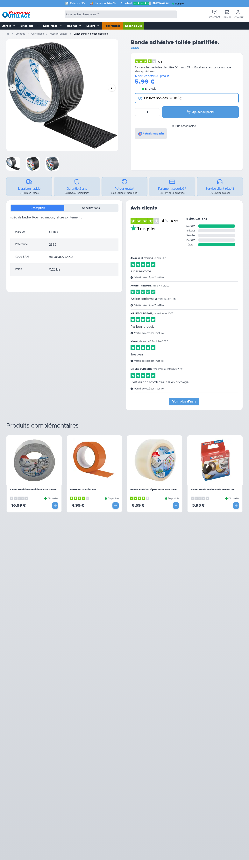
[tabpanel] (64, 220)
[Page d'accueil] (7, 33)
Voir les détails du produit (153, 76)
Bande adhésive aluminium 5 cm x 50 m (33, 489)
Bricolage (20, 34)
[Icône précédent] (12, 87)
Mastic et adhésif (59, 34)
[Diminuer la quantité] (139, 112)
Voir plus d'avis (184, 401)
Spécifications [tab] (91, 208)
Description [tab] (38, 208)
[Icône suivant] (111, 87)
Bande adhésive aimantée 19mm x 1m (212, 489)
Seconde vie (133, 26)
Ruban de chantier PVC (83, 489)
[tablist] (64, 208)
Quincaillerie (37, 34)
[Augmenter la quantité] (155, 112)
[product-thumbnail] (13, 164)
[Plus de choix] (55, 505)
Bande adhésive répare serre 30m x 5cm (153, 489)
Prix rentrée (112, 26)
